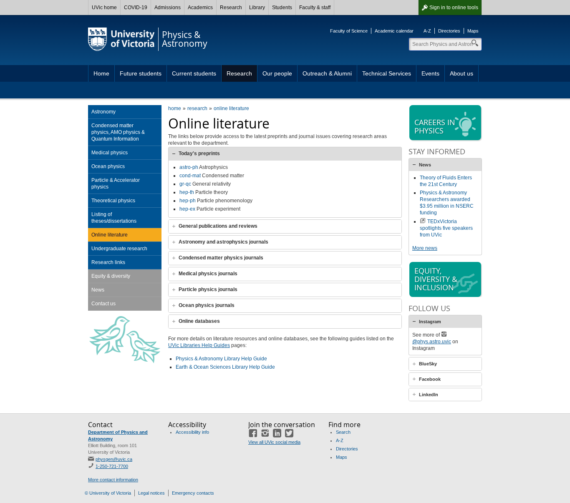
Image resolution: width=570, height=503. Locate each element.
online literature (231, 108)
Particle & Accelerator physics (115, 183)
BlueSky (428, 363)
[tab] (285, 154)
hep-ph (187, 201)
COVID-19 (135, 7)
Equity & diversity (110, 276)
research (197, 108)
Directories (449, 30)
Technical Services (386, 73)
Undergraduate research (119, 249)
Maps (473, 30)
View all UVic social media (274, 442)
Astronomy (103, 112)
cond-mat (190, 176)
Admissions (167, 7)
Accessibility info (192, 432)
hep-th (186, 192)
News (97, 290)
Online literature (109, 235)
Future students (140, 73)
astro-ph (188, 167)
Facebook (430, 379)
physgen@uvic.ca (114, 459)
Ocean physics (108, 166)
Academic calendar (394, 30)
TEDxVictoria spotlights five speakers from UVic (446, 228)
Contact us (103, 304)
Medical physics (109, 153)
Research (231, 7)
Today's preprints (199, 153)
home (174, 108)
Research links (108, 262)
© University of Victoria (108, 492)
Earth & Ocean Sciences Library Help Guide (225, 367)
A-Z (427, 30)
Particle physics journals (208, 289)
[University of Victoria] (121, 39)
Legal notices (151, 492)
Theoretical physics (113, 201)
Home (101, 73)
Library (257, 7)
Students (282, 7)
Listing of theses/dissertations (113, 217)
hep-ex (187, 209)
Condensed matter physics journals (221, 258)
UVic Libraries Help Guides (199, 345)
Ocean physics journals (207, 305)
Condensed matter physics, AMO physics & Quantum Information (118, 132)
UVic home (104, 7)
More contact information (113, 479)
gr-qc (185, 184)
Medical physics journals (208, 274)
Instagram (430, 321)
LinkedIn (428, 394)
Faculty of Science (349, 30)
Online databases (199, 321)
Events (430, 73)
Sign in (453, 7)
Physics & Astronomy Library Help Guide (221, 359)
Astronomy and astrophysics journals (223, 242)
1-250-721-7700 (112, 466)
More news (424, 248)
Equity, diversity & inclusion (435, 279)
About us (461, 73)
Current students (194, 73)
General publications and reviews (218, 226)
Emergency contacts (193, 492)
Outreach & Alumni (327, 73)
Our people (277, 73)
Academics (200, 7)
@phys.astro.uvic (431, 342)
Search (343, 432)
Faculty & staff (314, 7)
